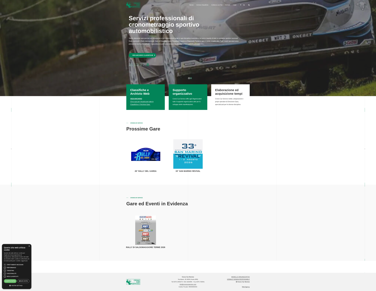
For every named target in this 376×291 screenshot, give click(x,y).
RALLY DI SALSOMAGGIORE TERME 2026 (145, 247)
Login (234, 5)
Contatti (227, 5)
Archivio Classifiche (202, 5)
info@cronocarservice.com (188, 284)
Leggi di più (24, 261)
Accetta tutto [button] (10, 281)
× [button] (29, 246)
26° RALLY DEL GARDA (145, 171)
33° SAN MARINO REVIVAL (188, 171)
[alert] (16, 266)
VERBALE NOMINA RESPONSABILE (238, 279)
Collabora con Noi (216, 5)
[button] (16, 285)
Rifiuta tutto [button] (23, 281)
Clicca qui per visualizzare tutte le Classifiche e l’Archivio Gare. (142, 101)
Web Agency (246, 287)
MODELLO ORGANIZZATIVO (240, 277)
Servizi (191, 5)
